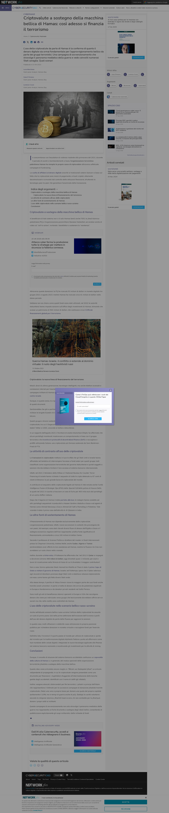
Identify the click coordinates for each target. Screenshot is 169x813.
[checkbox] (76, 410)
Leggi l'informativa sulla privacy (85, 402)
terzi (100, 410)
